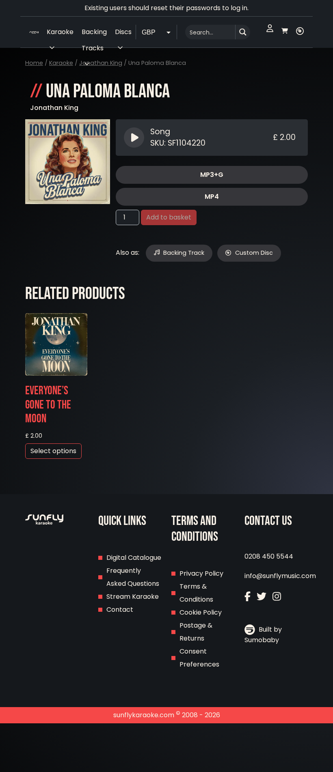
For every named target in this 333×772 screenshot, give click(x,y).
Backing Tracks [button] (94, 33)
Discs (123, 32)
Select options (53, 451)
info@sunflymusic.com (280, 576)
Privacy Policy (201, 573)
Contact (119, 609)
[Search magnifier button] (243, 32)
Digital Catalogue (133, 557)
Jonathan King (100, 63)
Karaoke (61, 63)
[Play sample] (135, 137)
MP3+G (211, 174)
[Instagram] (276, 597)
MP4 (212, 196)
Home (34, 63)
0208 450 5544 (268, 556)
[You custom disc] (300, 32)
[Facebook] (247, 597)
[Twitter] (261, 597)
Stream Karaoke (132, 596)
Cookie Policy (200, 612)
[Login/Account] (269, 32)
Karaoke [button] (60, 32)
